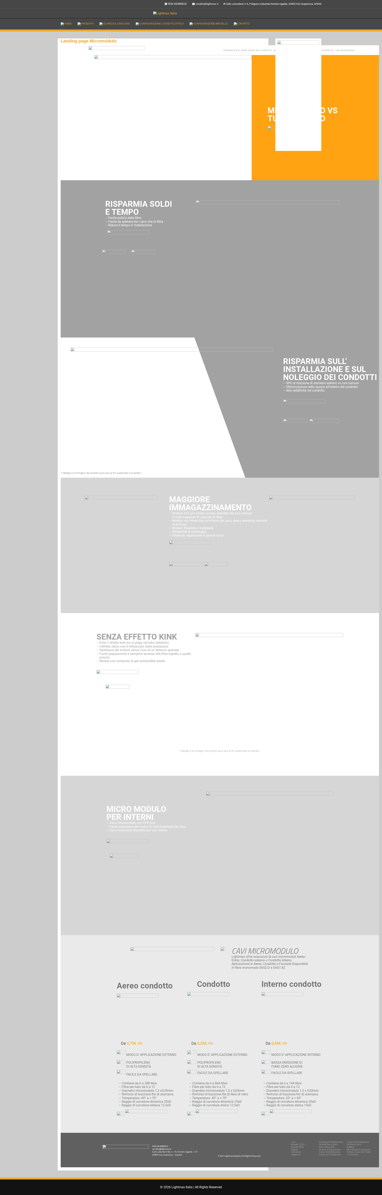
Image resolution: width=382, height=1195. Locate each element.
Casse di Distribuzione (330, 1152)
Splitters (351, 1147)
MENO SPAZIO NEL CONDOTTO (256, 50)
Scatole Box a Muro (328, 1144)
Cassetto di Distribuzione (331, 1142)
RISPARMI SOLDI (231, 50)
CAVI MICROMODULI (345, 50)
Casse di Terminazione (358, 1142)
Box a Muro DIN (326, 1147)
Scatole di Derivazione (329, 1149)
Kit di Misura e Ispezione (358, 1149)
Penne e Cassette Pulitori (359, 1152)
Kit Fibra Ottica (354, 1144)
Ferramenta (352, 1154)
